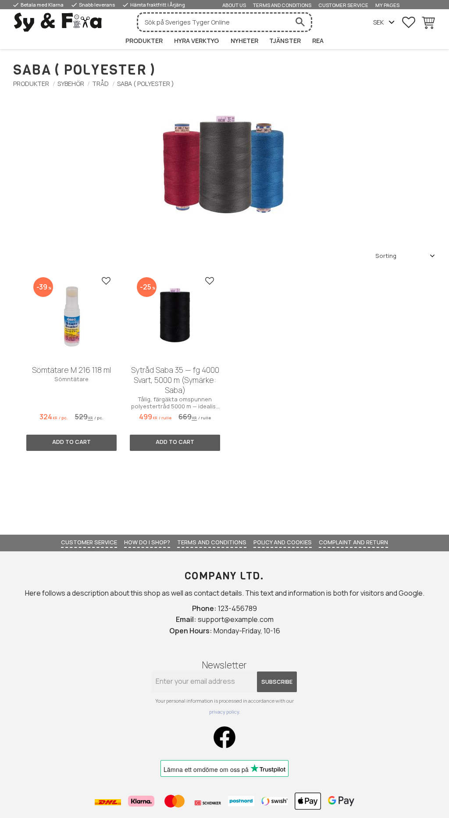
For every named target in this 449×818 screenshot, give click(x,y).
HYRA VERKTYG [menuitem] (196, 40)
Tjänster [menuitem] (285, 40)
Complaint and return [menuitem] (353, 542)
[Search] (300, 22)
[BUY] (71, 443)
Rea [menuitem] (318, 40)
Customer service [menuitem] (343, 5)
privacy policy (224, 711)
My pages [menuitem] (387, 5)
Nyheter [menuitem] (244, 40)
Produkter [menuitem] (144, 40)
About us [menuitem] (234, 5)
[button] (408, 22)
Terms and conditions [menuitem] (282, 5)
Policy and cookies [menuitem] (282, 542)
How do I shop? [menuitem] (147, 542)
